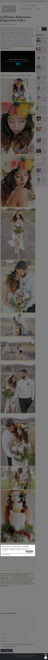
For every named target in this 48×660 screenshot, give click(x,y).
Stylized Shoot (11, 24)
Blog (24, 5)
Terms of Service (18, 656)
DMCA (31, 656)
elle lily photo (21, 75)
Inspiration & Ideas (26, 8)
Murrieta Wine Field (7, 581)
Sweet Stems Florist (20, 577)
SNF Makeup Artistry (26, 581)
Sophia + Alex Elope (7, 75)
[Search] (44, 29)
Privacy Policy (26, 656)
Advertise (30, 1)
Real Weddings (32, 5)
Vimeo (30, 75)
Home (22, 1)
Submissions (36, 1)
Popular (37, 8)
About (26, 1)
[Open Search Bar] (30, 12)
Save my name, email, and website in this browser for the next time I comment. (18, 645)
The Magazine (43, 1)
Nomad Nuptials (16, 579)
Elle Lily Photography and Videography (22, 573)
